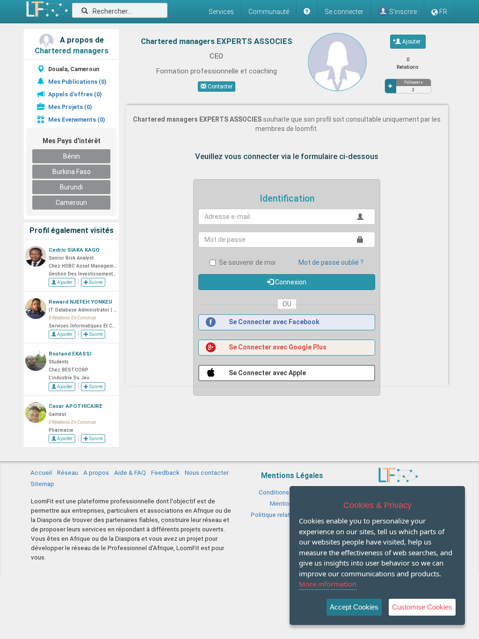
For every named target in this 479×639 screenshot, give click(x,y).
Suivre (95, 282)
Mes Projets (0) (70, 106)
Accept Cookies (354, 607)
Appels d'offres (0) (75, 94)
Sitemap (42, 483)
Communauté (268, 11)
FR (443, 11)
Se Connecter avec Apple (266, 373)
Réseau (67, 472)
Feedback (165, 472)
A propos (96, 472)
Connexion (290, 282)
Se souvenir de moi (247, 262)
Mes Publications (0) (77, 81)
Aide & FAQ (130, 472)
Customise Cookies (422, 607)
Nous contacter (207, 472)
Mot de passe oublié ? (330, 262)
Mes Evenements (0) (76, 119)
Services (221, 11)
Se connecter (344, 11)
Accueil (41, 472)
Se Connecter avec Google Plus (277, 347)
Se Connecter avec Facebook (273, 322)
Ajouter (64, 282)
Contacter (219, 86)
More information (327, 583)
